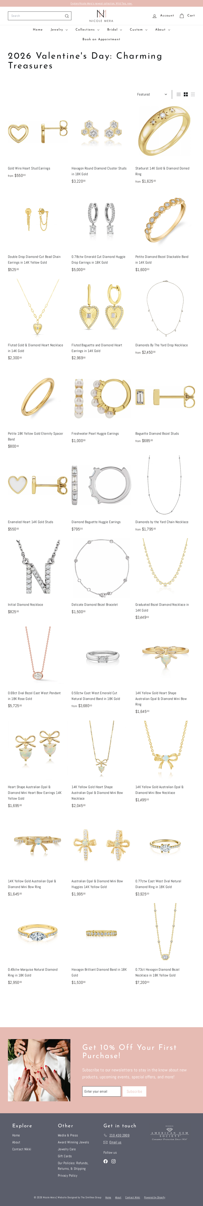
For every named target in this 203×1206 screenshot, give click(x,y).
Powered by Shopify (154, 1197)
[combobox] (39, 15)
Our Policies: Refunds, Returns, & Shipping (73, 1166)
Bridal (113, 29)
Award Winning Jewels (73, 1142)
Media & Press (68, 1135)
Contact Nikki (21, 1149)
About (161, 29)
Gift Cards (65, 1156)
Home (38, 29)
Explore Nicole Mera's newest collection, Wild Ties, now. (101, 3)
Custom (137, 29)
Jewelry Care (67, 1149)
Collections (86, 29)
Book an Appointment (101, 39)
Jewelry (58, 29)
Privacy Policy (67, 1175)
